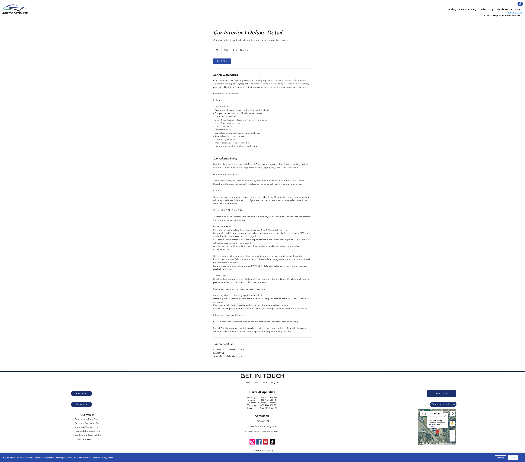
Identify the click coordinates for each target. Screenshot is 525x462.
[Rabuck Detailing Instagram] (252, 442)
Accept (513, 457)
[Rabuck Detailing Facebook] (259, 442)
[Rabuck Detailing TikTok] (272, 442)
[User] (520, 4)
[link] (222, 61)
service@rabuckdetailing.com (262, 426)
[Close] (521, 457)
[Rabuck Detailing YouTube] (265, 442)
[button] (451, 9)
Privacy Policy (107, 457)
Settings (500, 457)
